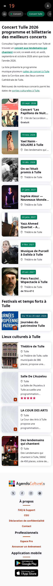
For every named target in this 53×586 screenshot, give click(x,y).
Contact (26, 526)
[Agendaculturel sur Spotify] (39, 493)
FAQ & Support (26, 510)
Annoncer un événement (26, 546)
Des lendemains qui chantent (32, 442)
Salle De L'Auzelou (34, 376)
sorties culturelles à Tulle (25, 90)
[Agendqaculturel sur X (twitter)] (13, 493)
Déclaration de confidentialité (26, 520)
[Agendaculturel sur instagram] (31, 493)
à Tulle (34, 113)
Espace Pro (26, 541)
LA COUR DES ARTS (34, 410)
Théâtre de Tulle (32, 346)
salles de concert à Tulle (36, 71)
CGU (26, 515)
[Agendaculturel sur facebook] (22, 493)
